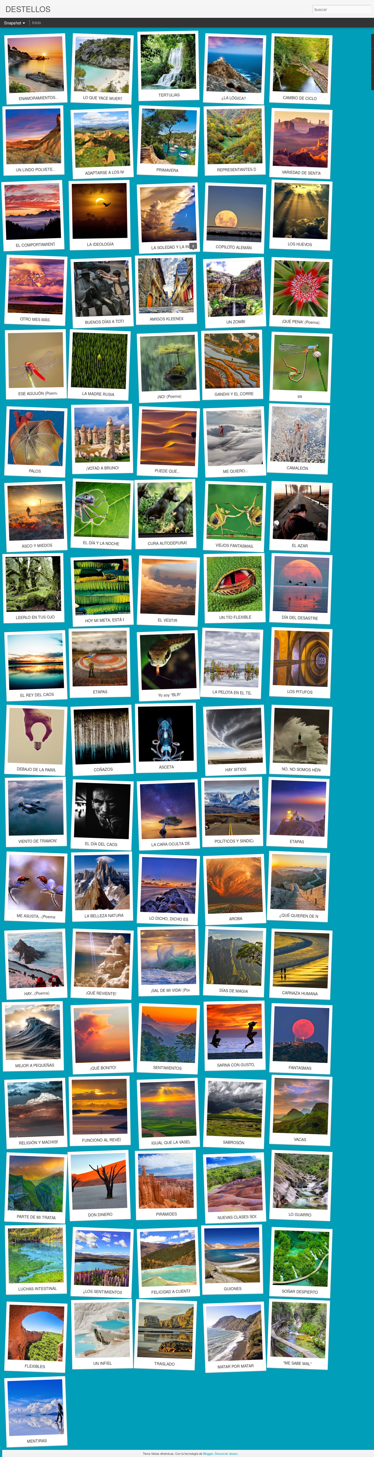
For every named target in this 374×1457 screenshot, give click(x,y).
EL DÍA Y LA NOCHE (101, 543)
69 (300, 396)
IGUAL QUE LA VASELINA (174, 1142)
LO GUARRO (299, 1214)
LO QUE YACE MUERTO (104, 98)
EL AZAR (300, 546)
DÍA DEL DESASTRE (300, 617)
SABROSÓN (233, 1142)
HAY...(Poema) (37, 993)
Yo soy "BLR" (169, 694)
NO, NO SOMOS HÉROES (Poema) (313, 770)
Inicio (36, 22)
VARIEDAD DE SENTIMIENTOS (309, 173)
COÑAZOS (103, 769)
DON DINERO (100, 1214)
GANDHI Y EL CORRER (235, 394)
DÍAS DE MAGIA (233, 990)
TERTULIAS (168, 95)
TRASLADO (164, 1364)
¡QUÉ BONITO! (103, 1067)
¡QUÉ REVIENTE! (101, 993)
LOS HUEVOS (300, 244)
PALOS (35, 471)
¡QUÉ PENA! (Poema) (301, 321)
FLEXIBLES (35, 1366)
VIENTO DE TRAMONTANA (42, 841)
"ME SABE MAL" (297, 1363)
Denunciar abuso (226, 1453)
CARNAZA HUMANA (300, 993)
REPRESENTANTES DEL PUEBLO (247, 169)
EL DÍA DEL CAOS (101, 844)
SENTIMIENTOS (167, 1067)
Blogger (208, 1453)
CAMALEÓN (297, 468)
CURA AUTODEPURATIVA (171, 543)
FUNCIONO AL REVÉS (102, 1140)
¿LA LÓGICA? (233, 98)
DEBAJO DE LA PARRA (37, 769)
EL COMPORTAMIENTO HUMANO (46, 244)
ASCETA (166, 767)
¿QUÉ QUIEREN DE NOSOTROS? (309, 916)
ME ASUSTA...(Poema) (37, 916)
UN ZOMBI (235, 322)
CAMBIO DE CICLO (300, 98)
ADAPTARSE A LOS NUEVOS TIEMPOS (119, 172)
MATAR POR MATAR (235, 1366)
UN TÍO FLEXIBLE (235, 617)
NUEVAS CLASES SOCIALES (243, 1216)
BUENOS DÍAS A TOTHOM (108, 321)
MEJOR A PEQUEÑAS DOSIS (41, 1065)
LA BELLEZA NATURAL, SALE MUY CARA (122, 915)
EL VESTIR (167, 620)
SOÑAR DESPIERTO (300, 1291)
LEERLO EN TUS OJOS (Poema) (44, 617)
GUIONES (232, 1288)
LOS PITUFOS (300, 691)
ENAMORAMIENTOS (37, 98)
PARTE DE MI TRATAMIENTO (43, 1217)
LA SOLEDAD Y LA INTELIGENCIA (181, 247)
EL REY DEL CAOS (37, 694)
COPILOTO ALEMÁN (233, 247)
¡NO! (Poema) (169, 396)
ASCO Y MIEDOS (37, 545)
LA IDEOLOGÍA (100, 244)
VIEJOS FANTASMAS (234, 545)
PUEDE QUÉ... (167, 471)
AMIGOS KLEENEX (166, 319)
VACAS (300, 1139)
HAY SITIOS (235, 769)
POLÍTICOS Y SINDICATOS (239, 841)
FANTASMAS (299, 1067)
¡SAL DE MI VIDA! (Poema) (174, 990)
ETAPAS (100, 692)
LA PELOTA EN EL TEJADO (236, 692)
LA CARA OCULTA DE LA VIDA (178, 843)
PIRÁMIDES (166, 1214)
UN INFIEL (102, 1363)
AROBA (235, 919)
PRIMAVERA (167, 170)
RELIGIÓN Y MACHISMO (41, 1142)
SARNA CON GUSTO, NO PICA (244, 1064)
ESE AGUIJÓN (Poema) (39, 393)
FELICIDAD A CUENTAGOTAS (177, 1291)
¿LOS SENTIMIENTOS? (104, 1291)
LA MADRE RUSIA (98, 394)
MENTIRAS (37, 1441)
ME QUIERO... (235, 471)
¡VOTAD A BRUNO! (102, 468)
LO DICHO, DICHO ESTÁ (171, 918)
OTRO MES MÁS (35, 319)
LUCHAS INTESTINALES (40, 1288)
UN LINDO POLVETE (34, 169)
